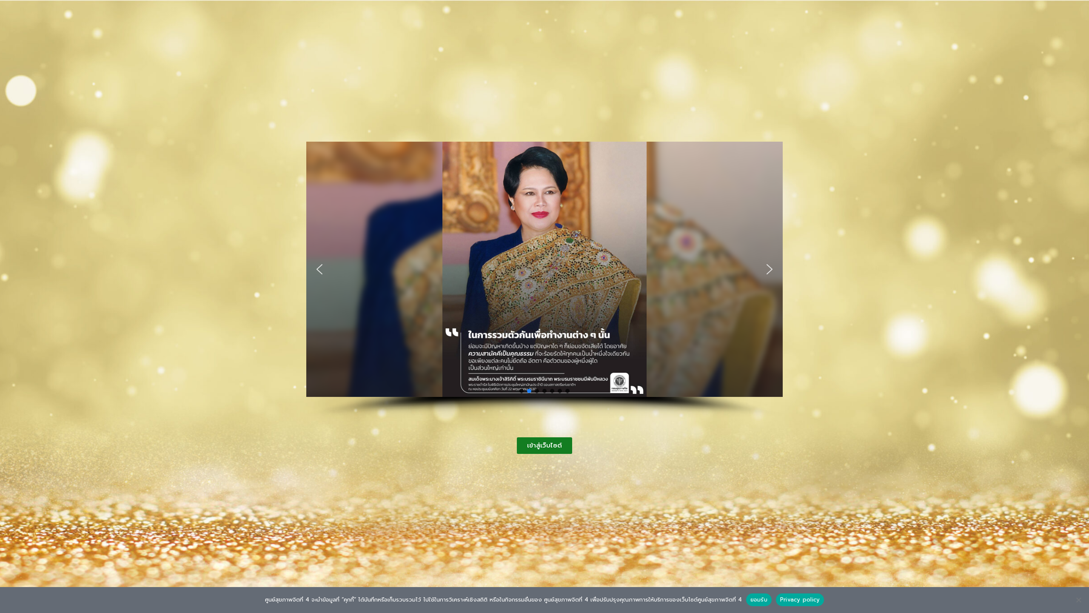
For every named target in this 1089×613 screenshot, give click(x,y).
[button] (319, 269)
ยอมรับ (758, 600)
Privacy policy (800, 600)
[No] (1078, 600)
